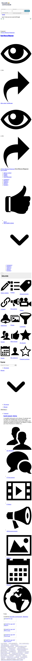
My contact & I (14, 358)
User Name (3, 9)
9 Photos (9, 558)
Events (6, 185)
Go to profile (4, 170)
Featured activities (24, 359)
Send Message (10, 103)
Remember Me (5, 12)
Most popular (14, 341)
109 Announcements (12, 531)
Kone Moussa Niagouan (7, 36)
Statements (4, 325)
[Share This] (16, 101)
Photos (6, 181)
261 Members (10, 450)
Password (14, 9)
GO (15, 365)
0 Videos (9, 504)
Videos (6, 182)
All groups (6, 368)
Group (6, 183)
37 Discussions (11, 477)
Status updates (5, 293)
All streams (23, 343)
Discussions (14, 309)
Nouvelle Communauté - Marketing (10, 416)
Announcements (24, 294)
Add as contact (4, 103)
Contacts (6, 179)
